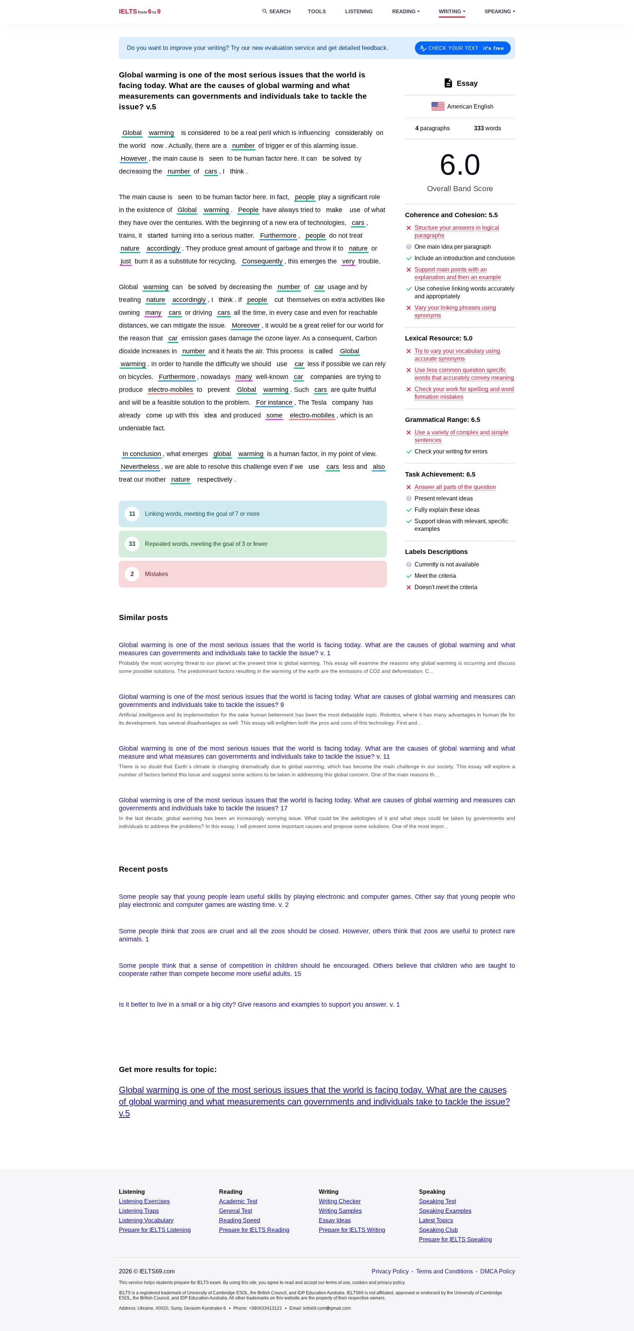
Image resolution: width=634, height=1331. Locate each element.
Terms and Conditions (444, 1271)
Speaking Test (437, 1201)
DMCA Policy (497, 1271)
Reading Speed (239, 1221)
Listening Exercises (144, 1201)
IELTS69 (140, 11)
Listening (359, 11)
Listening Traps (139, 1211)
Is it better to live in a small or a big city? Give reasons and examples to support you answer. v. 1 (259, 1004)
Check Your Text (466, 48)
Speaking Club (438, 1230)
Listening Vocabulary (146, 1221)
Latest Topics (436, 1221)
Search (280, 11)
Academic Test (238, 1201)
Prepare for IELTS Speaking (455, 1240)
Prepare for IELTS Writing (352, 1230)
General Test (235, 1211)
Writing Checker (340, 1201)
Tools (317, 11)
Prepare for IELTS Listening (155, 1230)
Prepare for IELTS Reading (254, 1230)
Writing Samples (340, 1211)
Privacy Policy (390, 1271)
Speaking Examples (445, 1211)
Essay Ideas (335, 1221)
